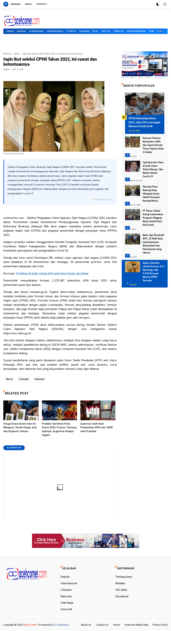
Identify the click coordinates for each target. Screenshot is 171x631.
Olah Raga (84, 31)
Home (116, 624)
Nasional (21, 31)
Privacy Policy (160, 624)
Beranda (16, 4)
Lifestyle (105, 31)
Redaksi (120, 583)
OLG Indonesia (61, 624)
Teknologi (118, 31)
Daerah (10, 31)
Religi (95, 31)
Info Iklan (121, 589)
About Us (86, 624)
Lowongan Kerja (55, 31)
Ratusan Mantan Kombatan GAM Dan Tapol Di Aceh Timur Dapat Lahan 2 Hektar (153, 145)
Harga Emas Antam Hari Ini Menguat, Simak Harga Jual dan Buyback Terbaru (20, 427)
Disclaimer (122, 596)
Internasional (36, 31)
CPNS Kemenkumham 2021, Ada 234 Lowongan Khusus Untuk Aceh (144, 122)
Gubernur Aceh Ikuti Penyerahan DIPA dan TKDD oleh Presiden (96, 427)
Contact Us (102, 624)
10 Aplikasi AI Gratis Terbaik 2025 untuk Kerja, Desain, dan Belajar (52, 273)
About (28, 4)
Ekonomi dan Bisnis (136, 31)
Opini (151, 31)
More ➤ (160, 31)
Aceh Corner (30, 624)
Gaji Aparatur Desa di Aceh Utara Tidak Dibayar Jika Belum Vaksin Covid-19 (153, 169)
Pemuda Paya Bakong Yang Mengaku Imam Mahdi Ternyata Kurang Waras (151, 193)
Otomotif (71, 31)
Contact (41, 4)
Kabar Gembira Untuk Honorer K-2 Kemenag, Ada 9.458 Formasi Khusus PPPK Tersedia (153, 272)
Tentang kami (123, 576)
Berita (17, 53)
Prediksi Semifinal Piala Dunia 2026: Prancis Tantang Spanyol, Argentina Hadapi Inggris (59, 429)
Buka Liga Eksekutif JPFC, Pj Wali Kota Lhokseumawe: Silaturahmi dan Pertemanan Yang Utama (153, 244)
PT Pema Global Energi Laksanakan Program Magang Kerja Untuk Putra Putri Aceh (153, 218)
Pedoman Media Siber (137, 624)
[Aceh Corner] (21, 21)
